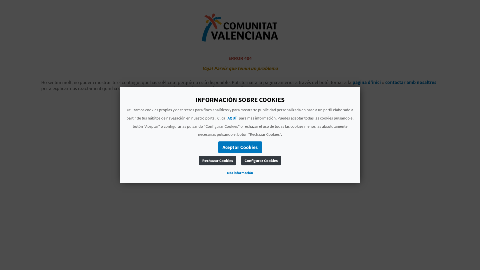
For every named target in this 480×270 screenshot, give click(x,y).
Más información (240, 172)
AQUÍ (232, 118)
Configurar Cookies (261, 160)
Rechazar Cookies (217, 160)
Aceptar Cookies (240, 147)
